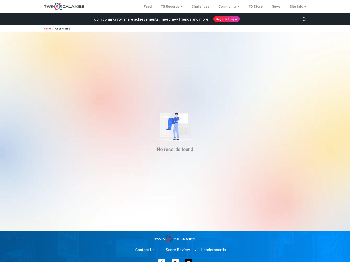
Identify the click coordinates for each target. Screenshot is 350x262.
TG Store (256, 6)
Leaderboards (213, 249)
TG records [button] (170, 6)
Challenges (200, 6)
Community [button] (228, 6)
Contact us (145, 249)
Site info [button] (296, 6)
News (276, 6)
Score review (178, 249)
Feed (148, 6)
